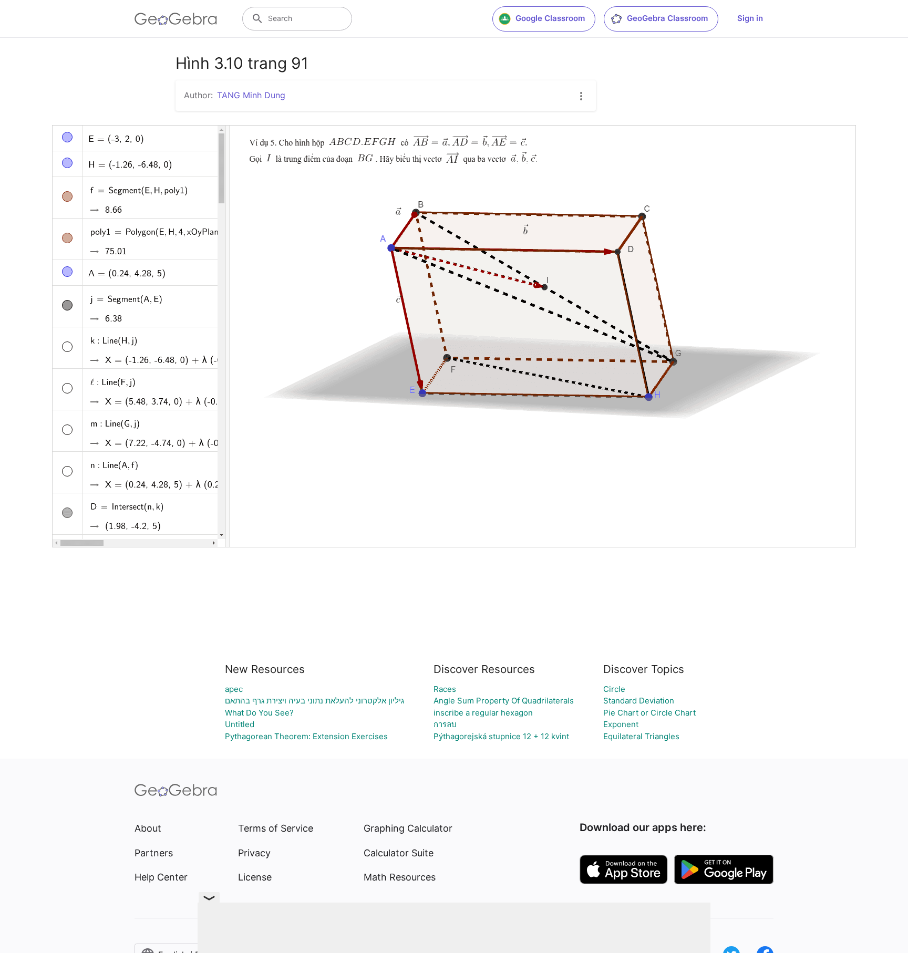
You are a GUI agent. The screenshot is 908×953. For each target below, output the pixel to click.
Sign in (750, 18)
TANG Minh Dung (251, 95)
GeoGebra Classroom (667, 18)
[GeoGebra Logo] (176, 19)
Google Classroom (550, 18)
